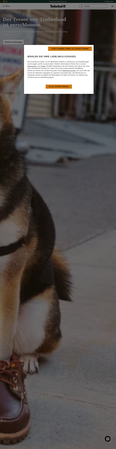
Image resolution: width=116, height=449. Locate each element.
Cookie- (43, 66)
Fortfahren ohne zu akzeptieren (69, 49)
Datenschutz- (32, 66)
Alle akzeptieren (59, 86)
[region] (59, 69)
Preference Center (69, 70)
